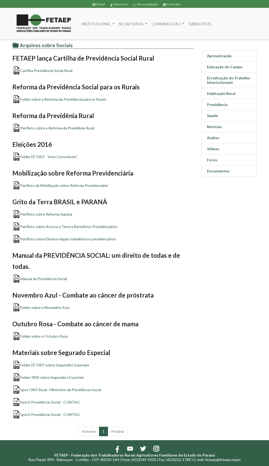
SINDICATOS (200, 24)
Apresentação (219, 56)
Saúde (212, 115)
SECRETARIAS (131, 24)
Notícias (214, 126)
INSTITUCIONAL (96, 24)
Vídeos (213, 149)
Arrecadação (147, 4)
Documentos (218, 171)
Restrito (120, 4)
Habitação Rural (221, 93)
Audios (213, 137)
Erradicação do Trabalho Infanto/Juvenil (228, 80)
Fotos (212, 160)
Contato (173, 4)
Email (100, 4)
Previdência (217, 104)
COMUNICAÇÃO (167, 24)
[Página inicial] (43, 23)
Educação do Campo (224, 67)
